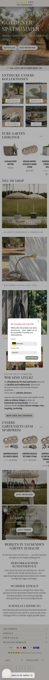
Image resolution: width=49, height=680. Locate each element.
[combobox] (17, 343)
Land (13, 339)
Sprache (15, 348)
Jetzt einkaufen (31, 358)
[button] (38, 321)
